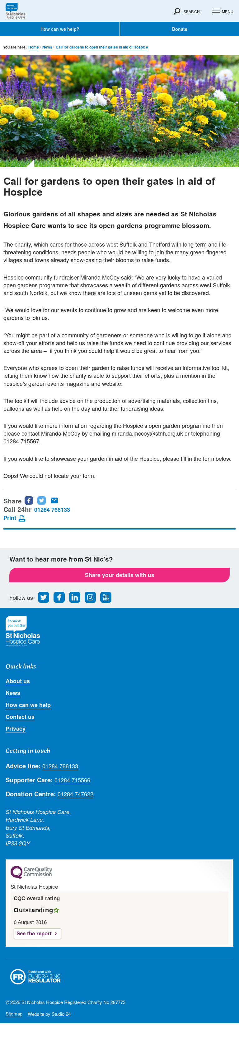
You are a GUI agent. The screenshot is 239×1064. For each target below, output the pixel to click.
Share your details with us (119, 575)
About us (18, 681)
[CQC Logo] (31, 877)
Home (33, 47)
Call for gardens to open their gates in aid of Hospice (102, 47)
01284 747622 (75, 794)
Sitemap (14, 1013)
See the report (34, 934)
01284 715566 (72, 780)
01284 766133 (52, 510)
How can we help (28, 705)
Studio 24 (61, 1014)
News (47, 47)
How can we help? (59, 29)
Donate (179, 29)
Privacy (16, 728)
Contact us (20, 717)
